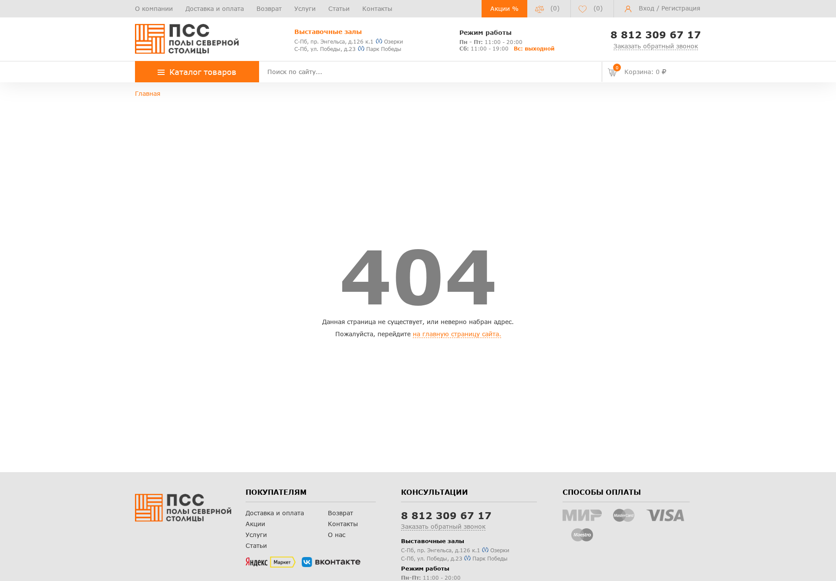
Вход (646, 8)
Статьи (339, 8)
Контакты (377, 8)
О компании (154, 8)
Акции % (504, 8)
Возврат (269, 8)
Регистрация (680, 8)
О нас (336, 534)
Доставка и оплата (214, 8)
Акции (255, 523)
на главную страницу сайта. (457, 334)
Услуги (305, 8)
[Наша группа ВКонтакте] (331, 562)
